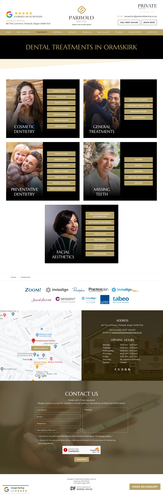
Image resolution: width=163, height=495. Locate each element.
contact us (152, 32)
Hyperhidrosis (100, 228)
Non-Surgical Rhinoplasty (100, 247)
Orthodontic (61, 126)
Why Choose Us (24, 32)
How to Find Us (41, 348)
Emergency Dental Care (139, 106)
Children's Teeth (61, 165)
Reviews (119, 32)
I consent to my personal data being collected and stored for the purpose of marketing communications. (77, 441)
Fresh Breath (61, 177)
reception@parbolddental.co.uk (140, 16)
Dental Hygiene (61, 171)
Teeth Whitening (61, 114)
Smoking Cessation (61, 183)
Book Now (149, 22)
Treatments (41, 32)
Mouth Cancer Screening (61, 189)
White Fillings (61, 103)
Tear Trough (100, 240)
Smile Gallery (103, 32)
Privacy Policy (105, 436)
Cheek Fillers (100, 234)
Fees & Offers (135, 32)
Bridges (138, 165)
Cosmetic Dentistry (61, 91)
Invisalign (86, 32)
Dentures (138, 171)
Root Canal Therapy (138, 100)
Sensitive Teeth (61, 159)
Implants (72, 32)
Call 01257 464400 (129, 22)
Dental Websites (83, 487)
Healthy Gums (61, 154)
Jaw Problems (138, 117)
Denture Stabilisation (138, 177)
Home (8, 32)
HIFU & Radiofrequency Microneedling (99, 215)
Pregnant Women (138, 111)
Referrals (57, 32)
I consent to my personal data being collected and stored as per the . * (75, 436)
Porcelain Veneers (61, 109)
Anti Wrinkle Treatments (99, 222)
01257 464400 (128, 330)
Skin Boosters (99, 254)
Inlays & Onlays (61, 120)
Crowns (138, 159)
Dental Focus (84, 489)
